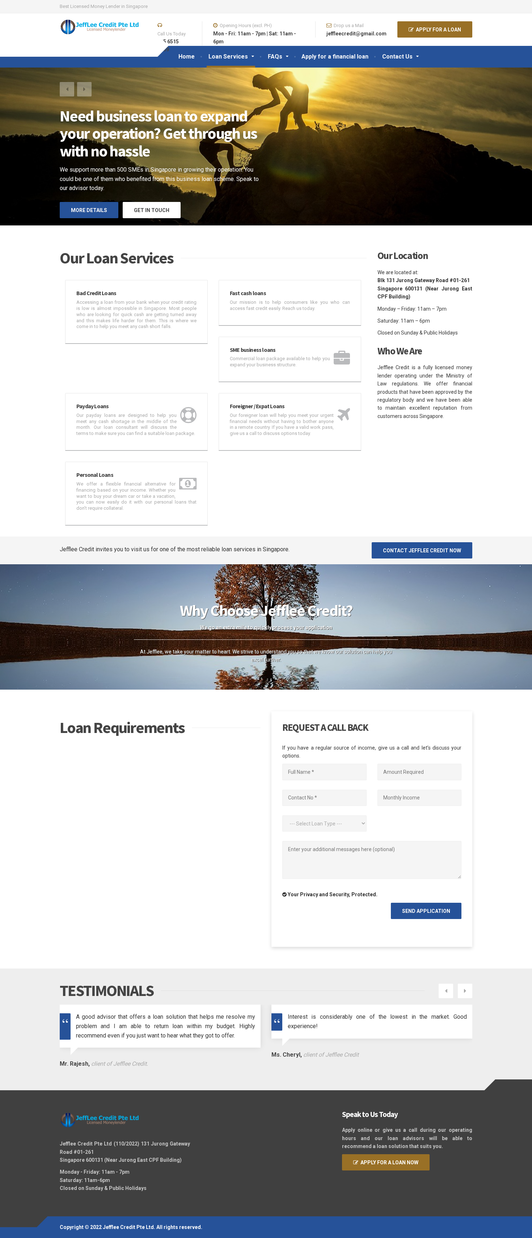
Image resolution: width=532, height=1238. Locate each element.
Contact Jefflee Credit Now (422, 550)
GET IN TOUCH (151, 210)
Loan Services (228, 56)
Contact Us (397, 56)
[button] (67, 89)
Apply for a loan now (388, 1162)
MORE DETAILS (89, 210)
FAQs (275, 56)
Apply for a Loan (437, 30)
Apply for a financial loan (334, 56)
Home (186, 56)
